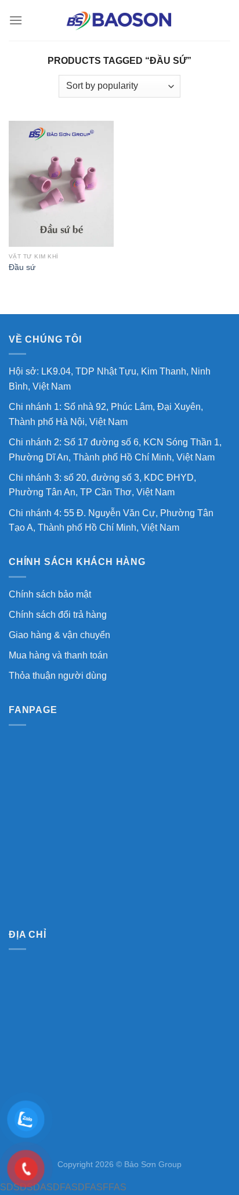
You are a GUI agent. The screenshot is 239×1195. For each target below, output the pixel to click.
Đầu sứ (22, 267)
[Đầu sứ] (61, 184)
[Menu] (16, 20)
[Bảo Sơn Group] (119, 20)
